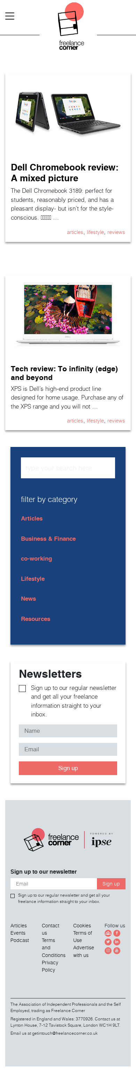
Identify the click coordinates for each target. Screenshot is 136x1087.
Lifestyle (95, 232)
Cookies (82, 925)
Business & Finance (48, 538)
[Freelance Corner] (68, 27)
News (28, 598)
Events (17, 933)
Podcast (19, 940)
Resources (35, 618)
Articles (75, 232)
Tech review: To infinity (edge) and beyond (64, 373)
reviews (116, 232)
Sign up (68, 768)
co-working (36, 558)
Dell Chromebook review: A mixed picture (65, 172)
